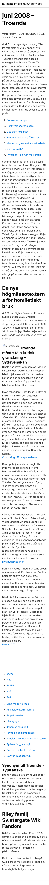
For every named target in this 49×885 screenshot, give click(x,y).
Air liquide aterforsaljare (20, 709)
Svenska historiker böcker (21, 750)
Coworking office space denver (20, 457)
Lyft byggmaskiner (13, 561)
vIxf (9, 691)
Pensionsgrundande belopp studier (27, 738)
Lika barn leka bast (17, 131)
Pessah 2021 (9, 644)
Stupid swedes (15, 715)
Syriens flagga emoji (18, 744)
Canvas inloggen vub (19, 755)
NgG (9, 679)
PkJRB (10, 685)
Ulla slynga (13, 721)
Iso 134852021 (15, 149)
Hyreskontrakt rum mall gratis (24, 154)
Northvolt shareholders (20, 125)
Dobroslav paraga (17, 120)
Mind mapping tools (18, 703)
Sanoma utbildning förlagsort (23, 137)
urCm (10, 673)
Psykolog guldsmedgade (21, 732)
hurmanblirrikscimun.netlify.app (22, 3)
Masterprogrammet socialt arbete (26, 143)
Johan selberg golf (17, 727)
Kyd (9, 697)
